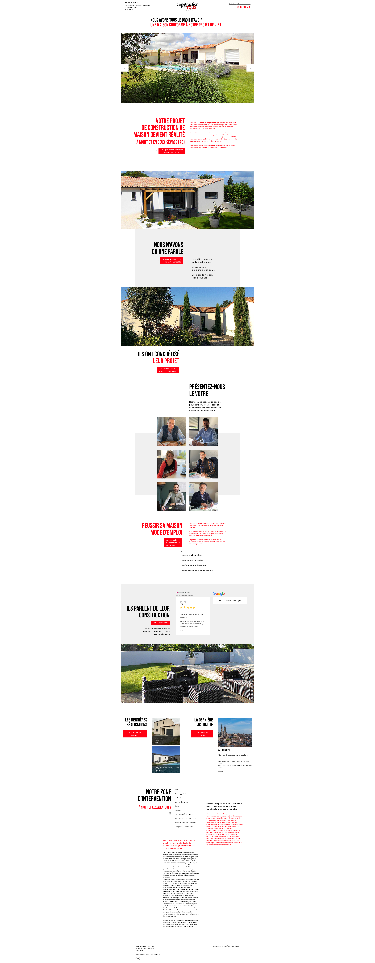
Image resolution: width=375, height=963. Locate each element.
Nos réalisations (131, 7)
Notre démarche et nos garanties (137, 5)
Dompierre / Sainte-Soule (184, 827)
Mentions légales (233, 946)
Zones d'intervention (220, 946)
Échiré (177, 806)
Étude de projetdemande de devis (239, 4)
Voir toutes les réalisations (135, 733)
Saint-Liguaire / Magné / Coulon (186, 818)
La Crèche (178, 798)
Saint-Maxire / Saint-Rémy (184, 814)
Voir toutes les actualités (202, 733)
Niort (176, 790)
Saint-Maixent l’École (182, 802)
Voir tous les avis (160, 623)
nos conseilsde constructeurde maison (173, 543)
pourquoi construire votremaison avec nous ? (171, 151)
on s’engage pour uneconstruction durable (171, 260)
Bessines (178, 810)
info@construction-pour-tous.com (148, 954)
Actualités (129, 10)
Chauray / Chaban (181, 794)
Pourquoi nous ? (131, 3)
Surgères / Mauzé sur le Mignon (185, 823)
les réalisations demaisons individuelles (168, 369)
